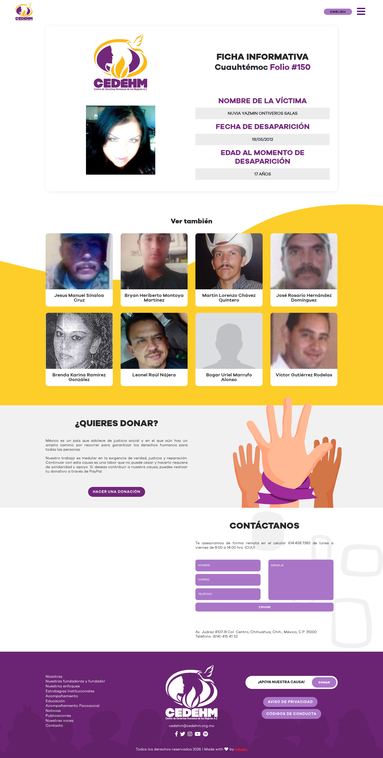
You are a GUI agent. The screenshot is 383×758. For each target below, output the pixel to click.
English (338, 11)
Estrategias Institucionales (70, 691)
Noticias (53, 711)
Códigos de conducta (291, 714)
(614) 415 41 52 (225, 636)
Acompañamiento (62, 696)
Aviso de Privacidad (290, 702)
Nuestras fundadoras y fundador (75, 681)
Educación (55, 701)
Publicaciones (58, 716)
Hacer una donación (116, 492)
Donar (324, 682)
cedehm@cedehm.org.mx (191, 726)
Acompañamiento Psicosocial (73, 706)
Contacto (54, 726)
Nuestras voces (59, 721)
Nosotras (54, 676)
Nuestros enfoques (63, 686)
